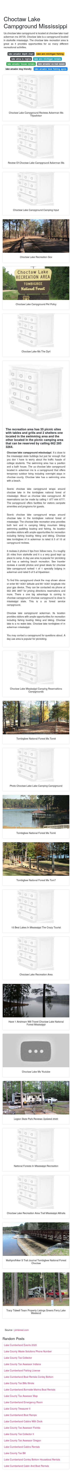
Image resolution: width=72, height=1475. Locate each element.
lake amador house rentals (21, 63)
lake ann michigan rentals (47, 58)
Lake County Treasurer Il (17, 1408)
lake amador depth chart (20, 53)
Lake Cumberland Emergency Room (23, 1402)
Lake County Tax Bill (15, 1453)
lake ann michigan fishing (50, 53)
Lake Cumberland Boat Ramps (20, 1415)
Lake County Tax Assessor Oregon (22, 1440)
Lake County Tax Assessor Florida (22, 1427)
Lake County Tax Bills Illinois (19, 1383)
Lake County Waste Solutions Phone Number (28, 1351)
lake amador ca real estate (51, 63)
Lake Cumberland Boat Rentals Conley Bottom (28, 1376)
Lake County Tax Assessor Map (21, 1396)
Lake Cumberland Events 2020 (20, 1345)
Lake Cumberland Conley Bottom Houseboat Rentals (32, 1459)
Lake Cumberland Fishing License (22, 1370)
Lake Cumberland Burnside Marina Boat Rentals (29, 1389)
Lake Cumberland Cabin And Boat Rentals (26, 1465)
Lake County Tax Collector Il (19, 1434)
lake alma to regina (21, 58)
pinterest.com (21, 1330)
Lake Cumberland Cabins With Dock (23, 1421)
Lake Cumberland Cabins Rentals (22, 1446)
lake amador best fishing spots (50, 68)
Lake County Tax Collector (18, 1357)
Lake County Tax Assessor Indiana (22, 1364)
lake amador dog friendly (18, 68)
